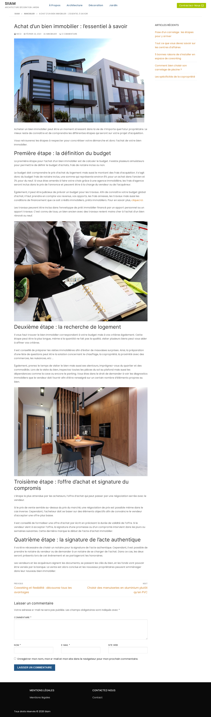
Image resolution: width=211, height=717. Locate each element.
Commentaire (23, 617)
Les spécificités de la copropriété (175, 76)
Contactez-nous (189, 5)
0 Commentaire (69, 34)
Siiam (10, 3)
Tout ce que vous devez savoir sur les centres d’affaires (175, 45)
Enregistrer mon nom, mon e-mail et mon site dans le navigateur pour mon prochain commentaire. (77, 659)
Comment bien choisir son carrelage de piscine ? (171, 67)
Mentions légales (40, 697)
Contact (97, 697)
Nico (18, 34)
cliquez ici (137, 200)
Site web (113, 645)
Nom (17, 645)
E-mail (65, 645)
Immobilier (51, 34)
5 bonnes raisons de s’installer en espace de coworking (175, 56)
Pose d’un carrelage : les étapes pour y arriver (174, 34)
